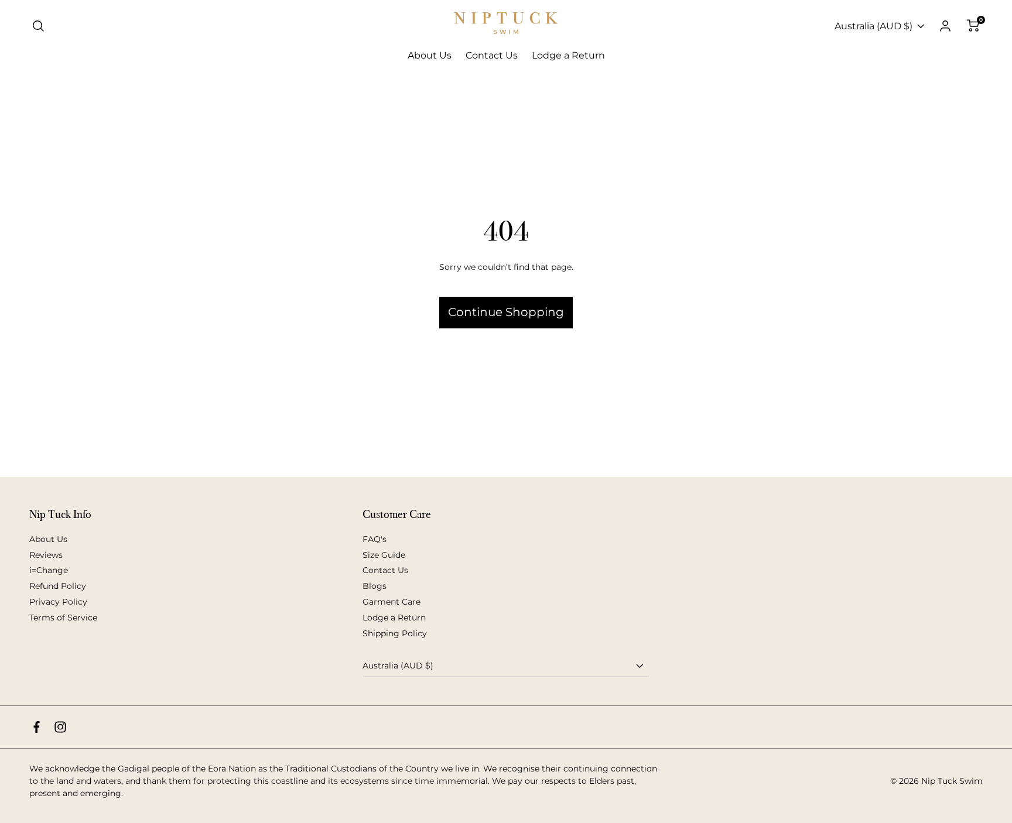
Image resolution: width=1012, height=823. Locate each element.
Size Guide (384, 555)
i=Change (48, 570)
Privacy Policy (58, 601)
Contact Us (385, 570)
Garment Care (391, 601)
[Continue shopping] (506, 272)
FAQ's (375, 539)
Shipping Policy (395, 633)
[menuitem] (430, 55)
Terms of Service (63, 617)
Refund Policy (57, 586)
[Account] (945, 26)
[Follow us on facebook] (36, 727)
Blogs (375, 586)
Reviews (46, 555)
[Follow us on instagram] (60, 727)
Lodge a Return (394, 617)
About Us (48, 539)
